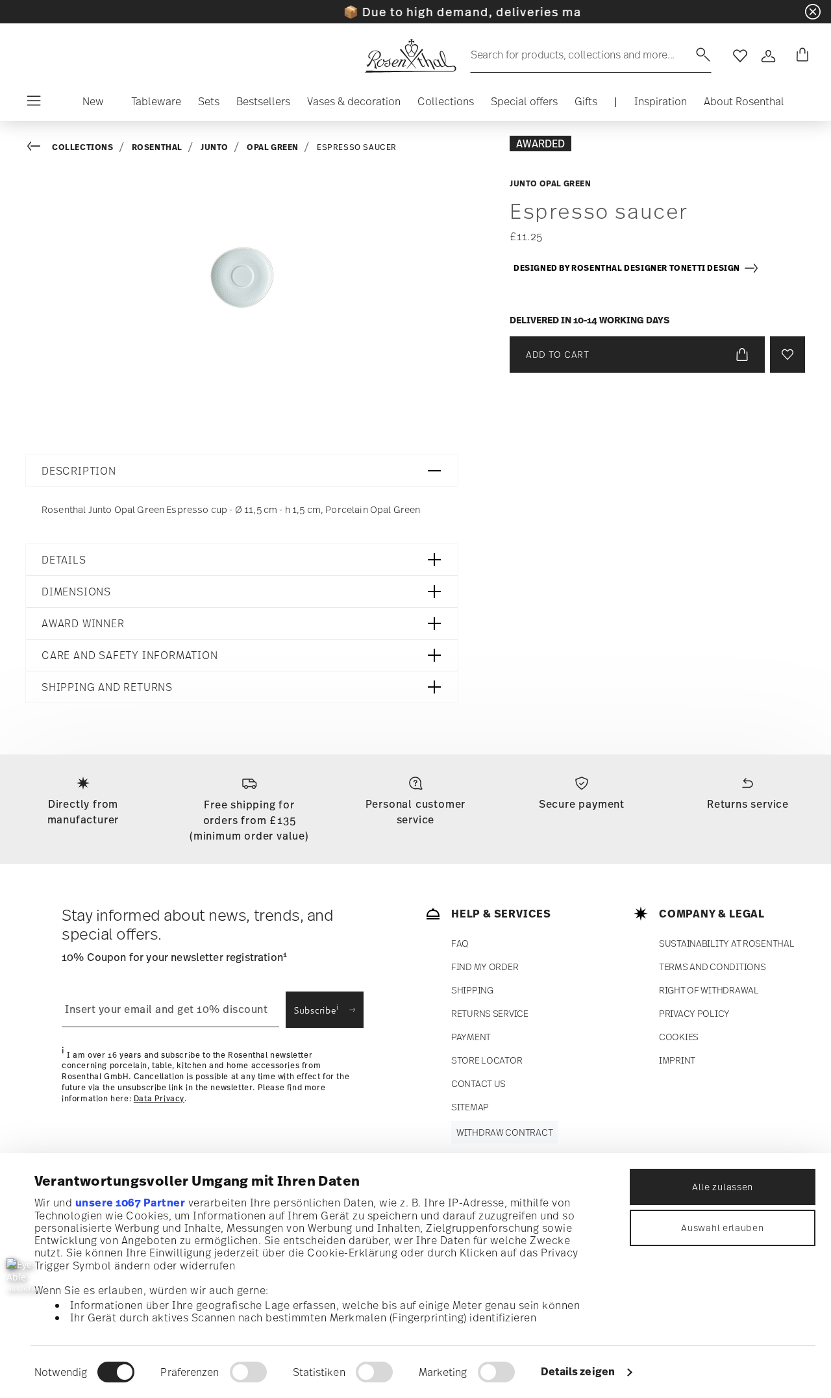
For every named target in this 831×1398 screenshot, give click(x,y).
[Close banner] (813, 11)
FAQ (460, 943)
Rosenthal (157, 147)
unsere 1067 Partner (130, 1202)
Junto (215, 147)
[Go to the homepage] (410, 56)
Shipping (472, 990)
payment (471, 1036)
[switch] (248, 1372)
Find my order (484, 966)
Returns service (748, 804)
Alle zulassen (722, 1186)
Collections (83, 147)
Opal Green (273, 147)
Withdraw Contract (504, 1132)
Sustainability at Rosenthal (726, 943)
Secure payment (582, 804)
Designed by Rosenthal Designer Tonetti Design (628, 267)
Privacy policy (694, 1013)
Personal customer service (416, 812)
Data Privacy (159, 1098)
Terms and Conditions (712, 966)
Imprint (677, 1060)
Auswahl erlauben (722, 1227)
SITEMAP (470, 1107)
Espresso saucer (357, 147)
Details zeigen (578, 1371)
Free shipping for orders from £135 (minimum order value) (249, 820)
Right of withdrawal (709, 990)
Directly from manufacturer (83, 812)
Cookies (679, 1036)
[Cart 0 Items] (799, 56)
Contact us (478, 1083)
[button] (93, 104)
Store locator (486, 1060)
